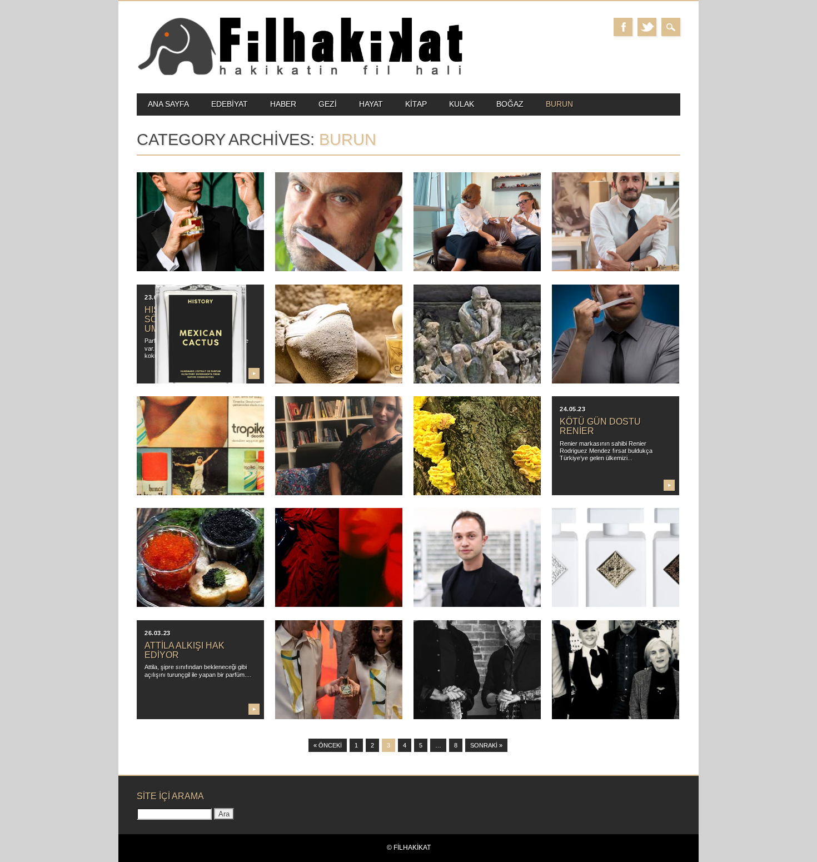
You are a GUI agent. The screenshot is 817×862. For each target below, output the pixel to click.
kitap (416, 103)
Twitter (646, 27)
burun (559, 103)
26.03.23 (157, 633)
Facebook (623, 27)
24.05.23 (572, 409)
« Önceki (327, 745)
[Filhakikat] (300, 74)
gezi (327, 103)
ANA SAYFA (168, 103)
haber (283, 103)
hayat (371, 103)
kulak (461, 103)
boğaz (510, 103)
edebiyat (229, 103)
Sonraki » (486, 745)
